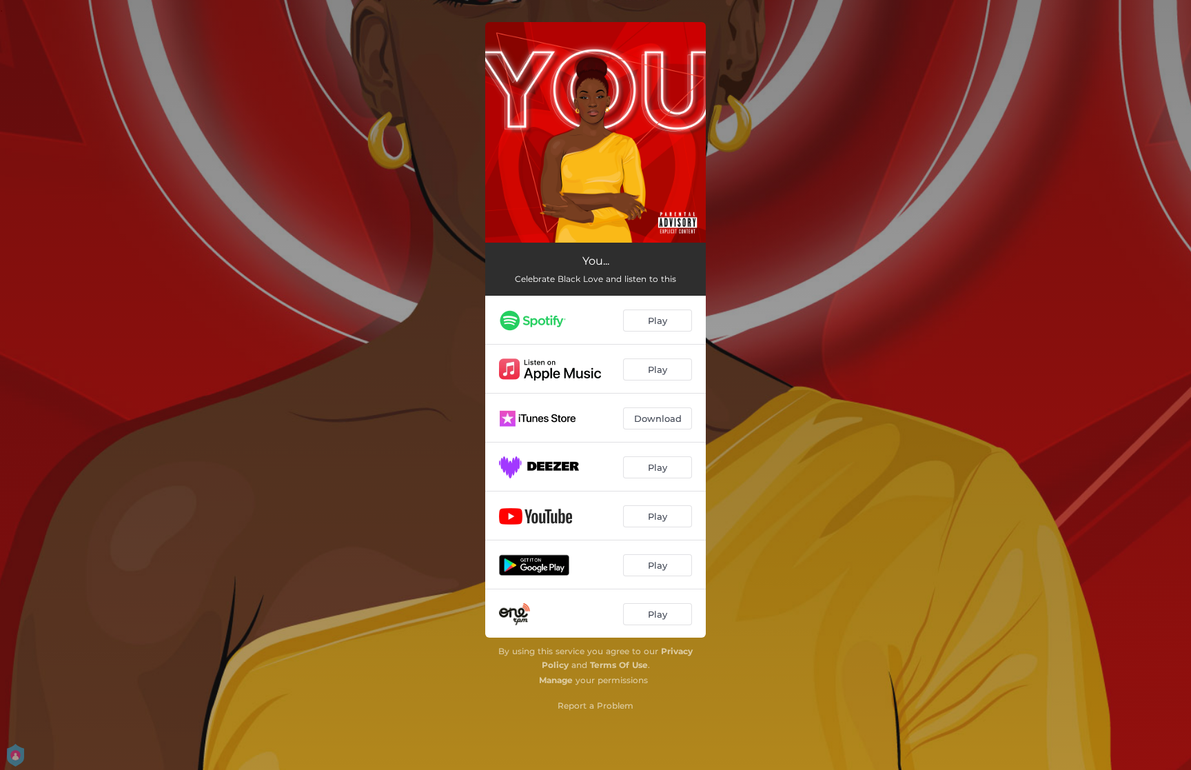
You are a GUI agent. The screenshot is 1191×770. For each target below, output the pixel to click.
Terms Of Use (619, 665)
